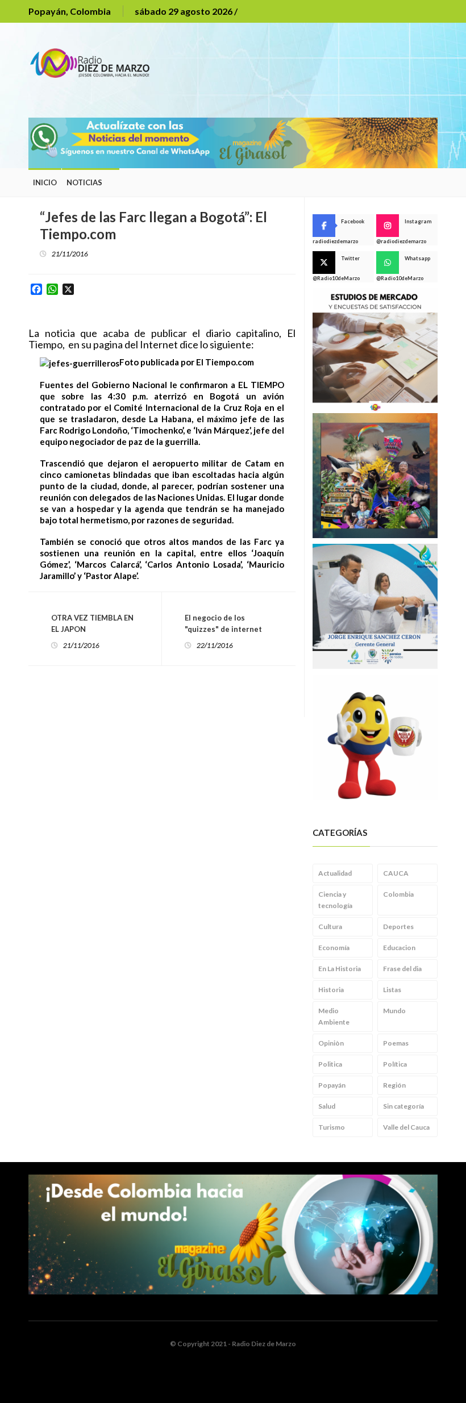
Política (395, 1064)
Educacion (399, 947)
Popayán (332, 1085)
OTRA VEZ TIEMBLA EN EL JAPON (92, 623)
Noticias (84, 182)
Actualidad (335, 873)
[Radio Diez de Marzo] (93, 62)
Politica (330, 1064)
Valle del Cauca (406, 1127)
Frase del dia (402, 968)
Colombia (398, 894)
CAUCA (396, 873)
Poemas (396, 1043)
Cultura (330, 926)
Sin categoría (403, 1106)
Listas (392, 989)
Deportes (398, 926)
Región (394, 1085)
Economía (333, 947)
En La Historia (339, 968)
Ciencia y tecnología (335, 900)
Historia (331, 989)
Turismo (331, 1127)
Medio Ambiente (333, 1016)
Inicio (45, 182)
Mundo (394, 1010)
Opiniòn (331, 1043)
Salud (326, 1106)
